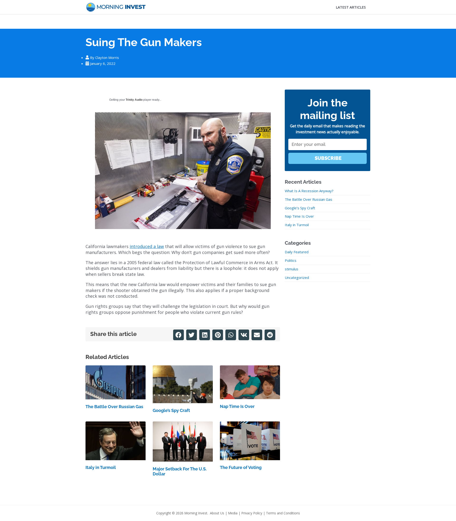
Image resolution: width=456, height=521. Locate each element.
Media (233, 513)
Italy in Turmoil (101, 467)
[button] (178, 335)
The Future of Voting (240, 467)
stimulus (291, 269)
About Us (217, 513)
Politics (290, 260)
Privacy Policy (251, 513)
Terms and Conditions (283, 513)
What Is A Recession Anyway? (309, 190)
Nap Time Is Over (237, 406)
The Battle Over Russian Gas (114, 406)
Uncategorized (297, 277)
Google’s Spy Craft (171, 410)
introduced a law (147, 246)
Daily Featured (297, 251)
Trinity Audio (134, 99)
